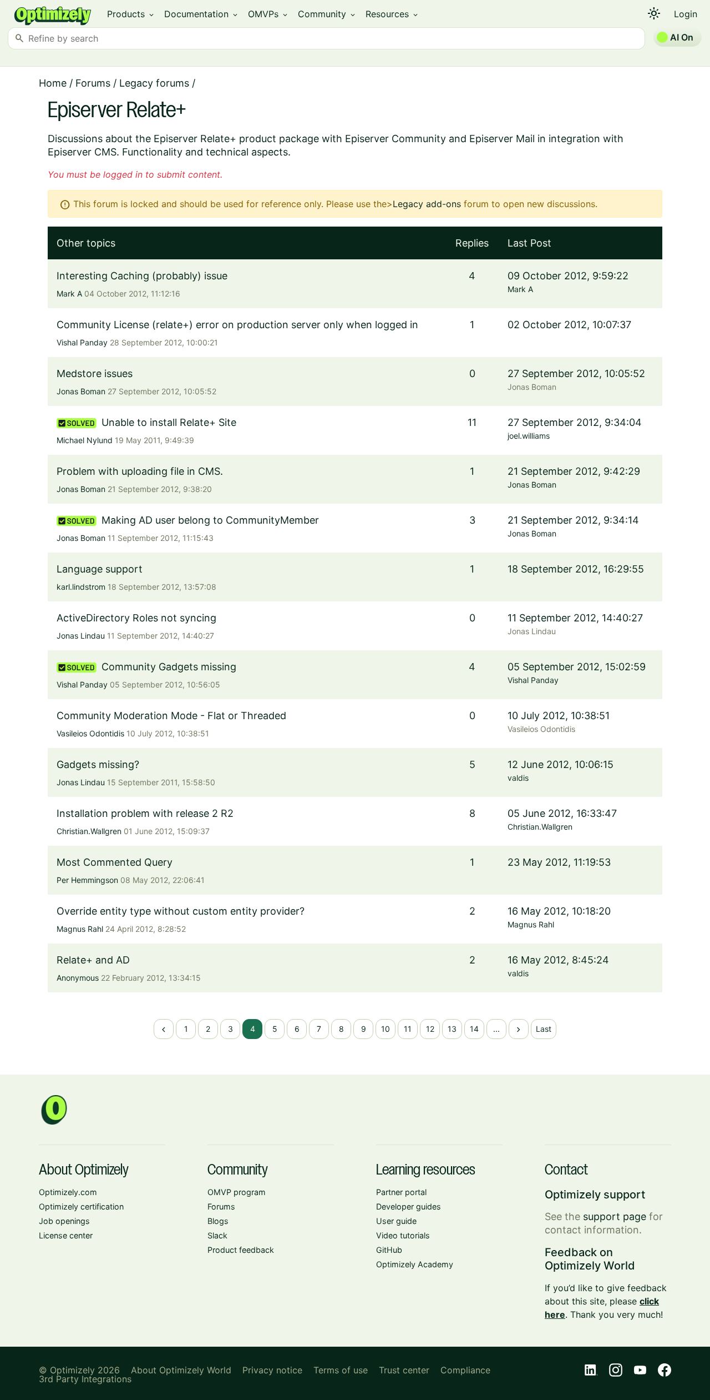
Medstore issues (95, 373)
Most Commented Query (115, 862)
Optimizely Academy (414, 1264)
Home (53, 83)
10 (385, 1028)
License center (66, 1235)
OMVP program (236, 1192)
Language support (100, 569)
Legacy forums (154, 83)
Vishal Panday (82, 342)
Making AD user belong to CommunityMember (210, 520)
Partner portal (401, 1192)
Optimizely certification (81, 1206)
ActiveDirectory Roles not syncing (136, 618)
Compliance (465, 1370)
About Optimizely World (181, 1370)
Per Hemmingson (87, 880)
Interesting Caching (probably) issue (142, 276)
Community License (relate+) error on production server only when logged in (237, 324)
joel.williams (529, 435)
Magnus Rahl (80, 929)
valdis (518, 777)
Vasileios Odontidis (90, 733)
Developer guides (408, 1206)
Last (543, 1028)
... (496, 1028)
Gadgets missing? (98, 764)
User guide (396, 1221)
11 (408, 1028)
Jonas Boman (81, 391)
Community (327, 13)
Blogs (218, 1221)
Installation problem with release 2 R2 (145, 813)
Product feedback (240, 1250)
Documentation (201, 13)
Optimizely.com (68, 1192)
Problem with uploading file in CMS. (140, 471)
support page (614, 1216)
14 (474, 1028)
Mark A (69, 293)
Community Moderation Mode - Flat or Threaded (171, 715)
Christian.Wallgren (89, 831)
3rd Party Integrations (85, 1378)
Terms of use (340, 1370)
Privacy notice (272, 1370)
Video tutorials (403, 1235)
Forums (92, 83)
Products (131, 13)
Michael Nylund (85, 440)
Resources (392, 13)
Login (685, 13)
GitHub (389, 1250)
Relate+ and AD (93, 960)
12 (430, 1028)
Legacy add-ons (427, 203)
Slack (217, 1235)
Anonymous (78, 977)
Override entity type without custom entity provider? (181, 911)
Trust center (404, 1370)
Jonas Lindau (81, 635)
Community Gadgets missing (169, 667)
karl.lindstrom (81, 586)
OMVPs (268, 13)
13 (452, 1028)
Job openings (64, 1221)
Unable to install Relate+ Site (169, 422)
